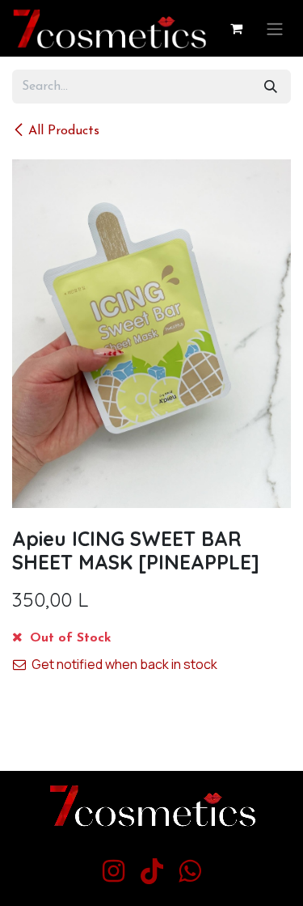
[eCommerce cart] (236, 28)
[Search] (270, 87)
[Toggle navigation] (275, 28)
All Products (63, 131)
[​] (113, 871)
